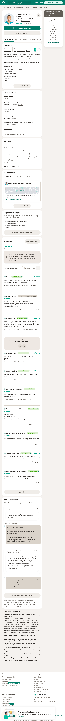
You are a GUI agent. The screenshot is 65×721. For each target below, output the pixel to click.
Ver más (27, 492)
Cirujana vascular (21, 18)
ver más (24, 163)
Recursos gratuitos (8, 706)
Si (20, 346)
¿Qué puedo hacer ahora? (13, 200)
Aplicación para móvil (40, 691)
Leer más (21, 717)
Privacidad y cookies (8, 677)
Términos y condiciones (9, 685)
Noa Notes (8, 704)
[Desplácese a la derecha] (40, 39)
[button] (22, 28)
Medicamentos (38, 683)
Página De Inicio (6, 7)
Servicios (36, 685)
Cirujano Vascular (18, 7)
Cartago (30, 185)
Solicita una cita (53, 42)
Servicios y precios (21, 39)
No (24, 346)
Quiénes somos (7, 679)
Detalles (6, 98)
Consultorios (34, 39)
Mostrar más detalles (23, 86)
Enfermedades (38, 687)
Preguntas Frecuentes (41, 689)
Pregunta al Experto (40, 681)
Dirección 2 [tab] (18, 177)
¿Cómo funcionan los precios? (15, 134)
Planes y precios (7, 698)
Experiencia (9, 39)
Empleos (11, 683)
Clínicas (36, 679)
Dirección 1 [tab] (8, 177)
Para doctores (6, 700)
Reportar (6, 287)
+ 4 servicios (8, 129)
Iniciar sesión (38, 3)
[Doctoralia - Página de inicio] (4, 2)
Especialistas (38, 677)
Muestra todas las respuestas (22, 596)
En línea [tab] (27, 177)
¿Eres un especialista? (52, 3)
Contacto (5, 681)
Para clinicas (6, 702)
